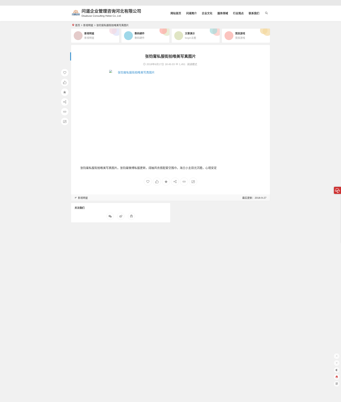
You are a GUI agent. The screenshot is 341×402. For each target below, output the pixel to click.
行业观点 (238, 13)
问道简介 (191, 13)
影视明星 (88, 25)
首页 (77, 25)
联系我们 (254, 13)
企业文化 (207, 13)
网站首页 (175, 13)
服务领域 (222, 13)
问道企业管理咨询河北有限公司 (111, 11)
